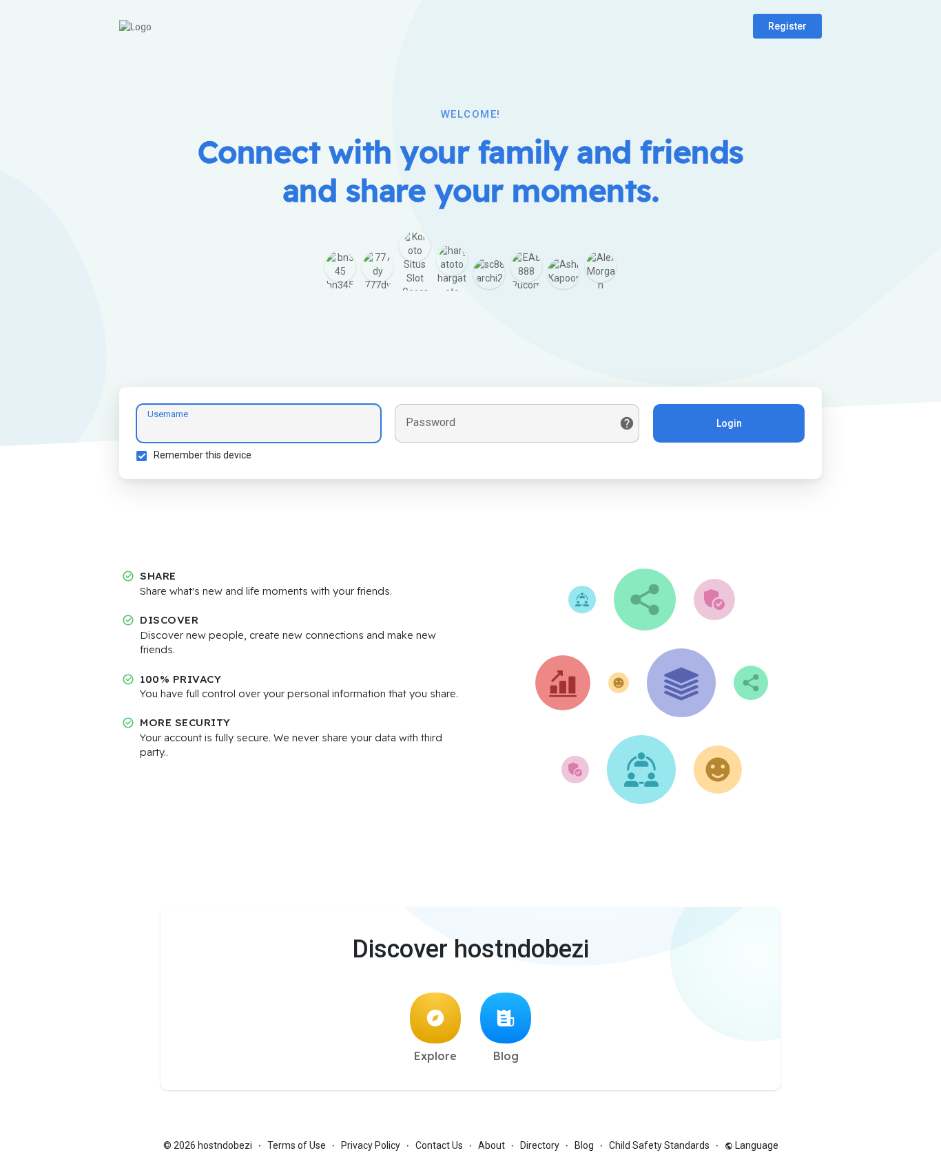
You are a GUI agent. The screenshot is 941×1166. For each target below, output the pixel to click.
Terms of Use (296, 1145)
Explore (435, 1056)
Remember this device (202, 454)
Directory (539, 1145)
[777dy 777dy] (377, 266)
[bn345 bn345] (340, 266)
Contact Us (439, 1145)
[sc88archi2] (489, 273)
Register (787, 26)
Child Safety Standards (659, 1145)
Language (755, 1145)
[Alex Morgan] (601, 266)
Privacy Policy (370, 1145)
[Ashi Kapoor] (563, 273)
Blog (506, 1056)
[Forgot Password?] (626, 423)
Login (729, 423)
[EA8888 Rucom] (526, 266)
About (491, 1145)
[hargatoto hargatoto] (452, 259)
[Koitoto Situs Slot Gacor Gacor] (415, 246)
